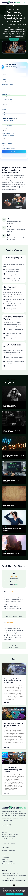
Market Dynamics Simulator (9, 863)
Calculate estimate (13, 151)
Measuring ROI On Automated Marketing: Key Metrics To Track (14, 725)
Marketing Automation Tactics (10, 834)
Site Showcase (5, 857)
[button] (14, 885)
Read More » (6, 702)
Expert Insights (5, 841)
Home (3, 828)
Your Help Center (6, 866)
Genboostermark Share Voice (9, 853)
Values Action (5, 859)
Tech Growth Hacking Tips (8, 836)
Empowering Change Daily (8, 850)
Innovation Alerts (6, 832)
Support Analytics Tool (7, 861)
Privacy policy (19, 893)
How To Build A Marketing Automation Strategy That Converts (13, 769)
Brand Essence (5, 830)
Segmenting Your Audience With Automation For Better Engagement (13, 680)
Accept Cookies (10, 893)
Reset (14, 155)
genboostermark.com (12, 873)
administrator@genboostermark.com (15, 880)
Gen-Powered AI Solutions (8, 843)
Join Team (4, 855)
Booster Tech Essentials (8, 839)
